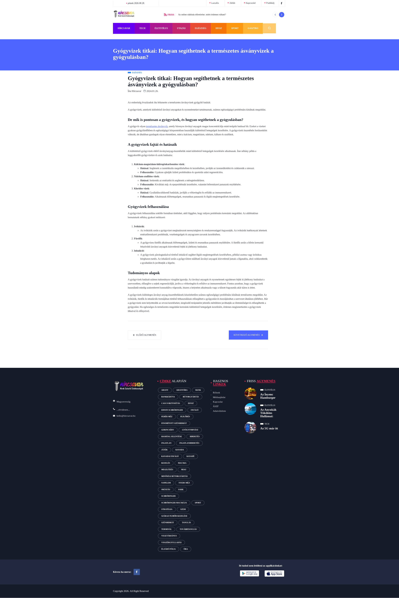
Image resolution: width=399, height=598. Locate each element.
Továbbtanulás (188, 529)
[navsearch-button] (269, 28)
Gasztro (253, 28)
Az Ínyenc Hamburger (267, 396)
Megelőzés (167, 469)
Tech (142, 28)
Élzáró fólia (168, 549)
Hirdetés (195, 436)
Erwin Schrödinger (172, 410)
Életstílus (161, 28)
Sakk (180, 489)
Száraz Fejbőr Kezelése (174, 516)
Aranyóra (181, 390)
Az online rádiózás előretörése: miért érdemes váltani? (202, 14)
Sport (234, 28)
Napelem (166, 483)
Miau (183, 469)
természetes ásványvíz (157, 126)
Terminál (166, 529)
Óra (186, 549)
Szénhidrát (167, 522)
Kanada (179, 450)
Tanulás (186, 522)
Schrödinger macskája (174, 503)
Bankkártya (168, 397)
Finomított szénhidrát (174, 423)
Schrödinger (168, 496)
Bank (198, 390)
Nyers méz (184, 483)
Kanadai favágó (170, 456)
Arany (164, 390)
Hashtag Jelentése (171, 436)
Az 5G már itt (269, 428)
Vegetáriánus (169, 536)
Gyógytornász (190, 430)
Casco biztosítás (170, 403)
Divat (219, 28)
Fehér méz (166, 416)
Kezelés (165, 463)
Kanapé (191, 456)
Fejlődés (185, 416)
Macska (182, 463)
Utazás (181, 28)
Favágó (194, 410)
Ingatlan (166, 443)
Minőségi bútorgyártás (174, 476)
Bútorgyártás (191, 397)
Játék (164, 450)
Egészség (200, 28)
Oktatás (165, 489)
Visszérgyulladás (171, 542)
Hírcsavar (124, 28)
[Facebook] (137, 572)
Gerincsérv (167, 430)
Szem (183, 509)
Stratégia (166, 509)
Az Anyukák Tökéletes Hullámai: (268, 413)
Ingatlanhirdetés (189, 443)
